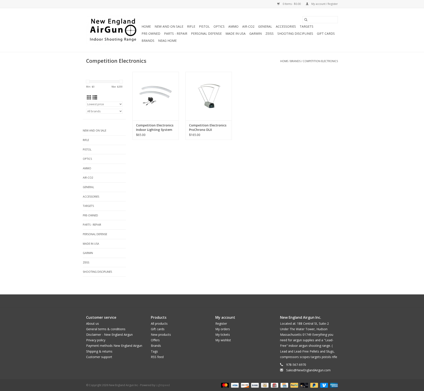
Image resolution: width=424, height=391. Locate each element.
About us (92, 323)
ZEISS (269, 33)
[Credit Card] (284, 385)
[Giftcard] (274, 385)
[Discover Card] (244, 385)
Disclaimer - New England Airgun (109, 334)
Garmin (255, 33)
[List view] (95, 97)
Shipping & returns (99, 351)
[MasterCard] (224, 385)
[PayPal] (294, 385)
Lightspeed (163, 385)
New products (161, 334)
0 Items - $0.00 (291, 4)
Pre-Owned (151, 33)
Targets (306, 26)
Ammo (233, 26)
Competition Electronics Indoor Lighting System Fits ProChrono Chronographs (154, 127)
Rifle (191, 26)
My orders (222, 329)
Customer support (99, 357)
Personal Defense (206, 33)
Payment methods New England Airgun (114, 345)
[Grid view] (89, 97)
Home (146, 26)
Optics (219, 26)
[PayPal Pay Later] (314, 385)
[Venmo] (324, 385)
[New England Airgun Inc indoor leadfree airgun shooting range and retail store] (113, 30)
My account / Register (324, 4)
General (265, 26)
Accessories (286, 26)
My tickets (222, 334)
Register (221, 323)
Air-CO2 (248, 26)
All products (159, 323)
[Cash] (264, 385)
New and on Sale (169, 26)
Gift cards (326, 33)
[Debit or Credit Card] (304, 385)
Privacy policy (95, 340)
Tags (154, 351)
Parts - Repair (175, 33)
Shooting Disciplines (295, 33)
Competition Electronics (320, 61)
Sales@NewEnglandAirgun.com (308, 370)
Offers (155, 340)
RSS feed (157, 357)
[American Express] (333, 385)
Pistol (204, 26)
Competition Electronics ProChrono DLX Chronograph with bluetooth (207, 127)
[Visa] (234, 385)
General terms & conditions (105, 329)
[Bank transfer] (254, 385)
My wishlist (223, 340)
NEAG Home (167, 40)
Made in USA (235, 33)
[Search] (306, 19)
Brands (148, 40)
